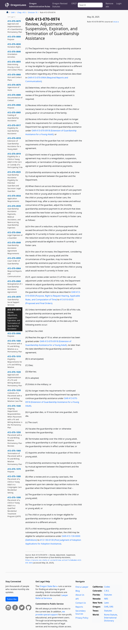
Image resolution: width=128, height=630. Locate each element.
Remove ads (109, 5)
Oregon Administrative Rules (39, 5)
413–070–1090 (14, 507)
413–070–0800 (14, 38)
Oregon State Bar (48, 586)
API (77, 598)
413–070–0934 (14, 198)
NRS (106, 598)
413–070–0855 (15, 65)
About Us (80, 594)
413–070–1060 (15, 457)
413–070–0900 (14, 106)
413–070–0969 (15, 286)
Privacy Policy (82, 617)
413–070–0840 (14, 54)
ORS (111, 606)
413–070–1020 (15, 379)
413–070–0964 (15, 272)
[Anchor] (60, 52)
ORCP (74, 3)
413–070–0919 (15, 160)
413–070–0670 (15, 26)
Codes (107, 586)
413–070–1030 (15, 395)
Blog (78, 590)
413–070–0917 (14, 129)
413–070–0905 (14, 116)
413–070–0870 (14, 87)
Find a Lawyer (82, 586)
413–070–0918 (14, 143)
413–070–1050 (15, 439)
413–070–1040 (15, 417)
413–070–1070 (14, 470)
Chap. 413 (21, 12)
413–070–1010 (15, 361)
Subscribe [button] (11, 599)
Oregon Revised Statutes (59, 5)
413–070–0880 (15, 98)
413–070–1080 (15, 484)
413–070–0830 (14, 45)
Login (119, 3)
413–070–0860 (15, 77)
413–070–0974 (14, 319)
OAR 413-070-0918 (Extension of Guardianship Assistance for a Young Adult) (52, 402)
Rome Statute (110, 614)
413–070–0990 (14, 334)
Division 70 (32, 12)
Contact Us (81, 602)
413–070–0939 (14, 217)
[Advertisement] (103, 44)
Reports (79, 606)
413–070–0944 (15, 235)
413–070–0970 (14, 300)
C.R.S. (106, 590)
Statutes (108, 594)
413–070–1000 (15, 346)
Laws (106, 602)
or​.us (115, 21)
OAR (12, 12)
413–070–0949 (14, 248)
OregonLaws (18, 5)
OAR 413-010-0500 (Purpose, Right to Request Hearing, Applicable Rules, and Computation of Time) (52, 296)
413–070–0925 (14, 181)
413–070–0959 (14, 261)
